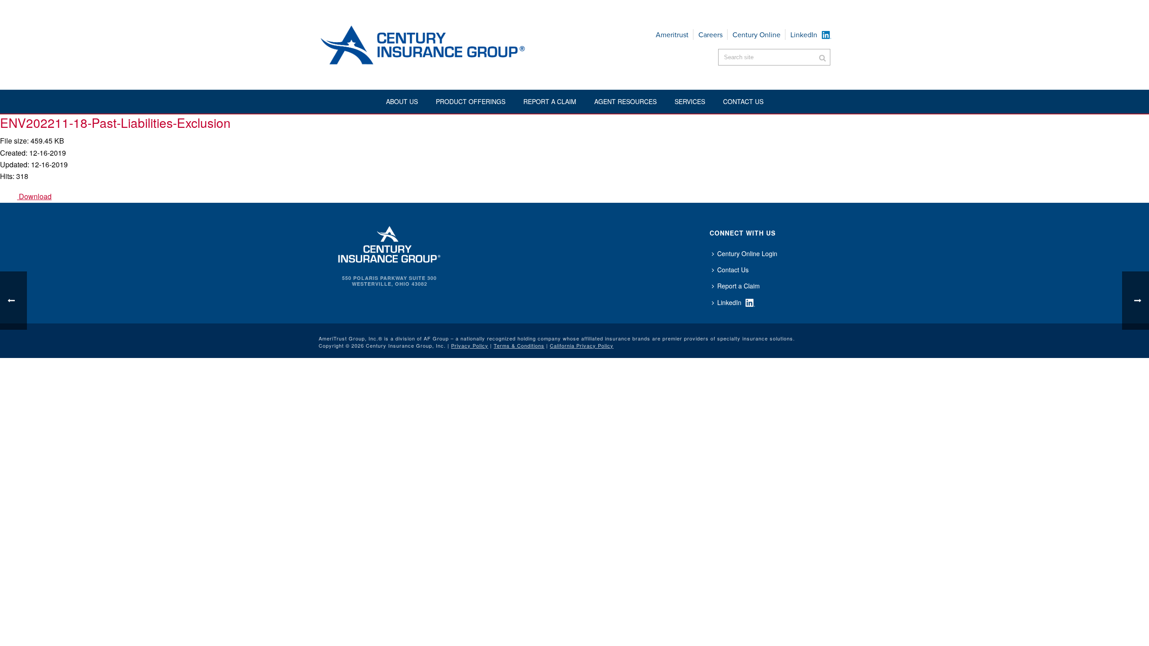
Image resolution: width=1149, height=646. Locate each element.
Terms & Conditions (519, 345)
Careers (710, 35)
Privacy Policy (469, 345)
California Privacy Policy (582, 345)
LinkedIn (803, 35)
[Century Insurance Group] (449, 45)
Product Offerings (470, 101)
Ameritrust (672, 35)
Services (690, 101)
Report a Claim (549, 101)
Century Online (756, 35)
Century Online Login (747, 253)
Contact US (743, 101)
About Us (402, 101)
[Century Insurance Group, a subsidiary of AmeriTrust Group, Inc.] (389, 243)
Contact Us (733, 269)
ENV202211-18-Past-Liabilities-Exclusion (115, 122)
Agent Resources (625, 101)
